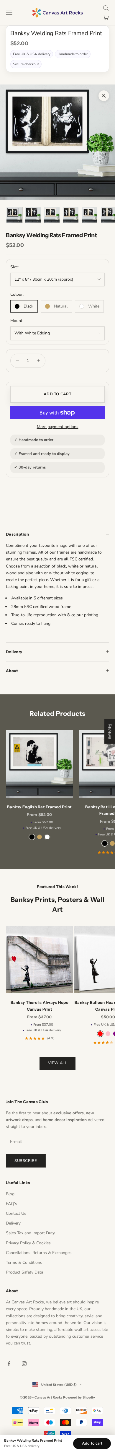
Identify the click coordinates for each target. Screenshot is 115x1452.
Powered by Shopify (79, 1397)
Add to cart (57, 394)
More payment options (57, 427)
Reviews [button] (110, 731)
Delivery (13, 1223)
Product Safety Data (24, 1272)
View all (57, 1063)
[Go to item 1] (14, 215)
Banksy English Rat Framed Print (39, 806)
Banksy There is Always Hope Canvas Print (39, 1005)
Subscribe (25, 1160)
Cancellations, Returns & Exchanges (39, 1253)
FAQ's (11, 1204)
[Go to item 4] (71, 215)
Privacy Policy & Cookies (28, 1243)
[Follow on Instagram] (24, 1364)
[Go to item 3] (52, 215)
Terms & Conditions (24, 1262)
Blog (10, 1194)
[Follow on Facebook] (9, 1364)
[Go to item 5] (89, 215)
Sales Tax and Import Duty (30, 1233)
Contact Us (16, 1213)
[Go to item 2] (33, 215)
